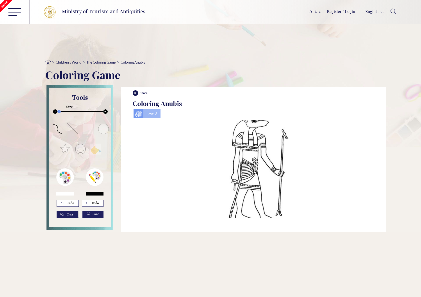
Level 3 (152, 114)
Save (95, 214)
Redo (95, 203)
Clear (70, 214)
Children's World (68, 62)
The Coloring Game (101, 62)
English (372, 12)
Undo (70, 203)
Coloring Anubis (133, 62)
